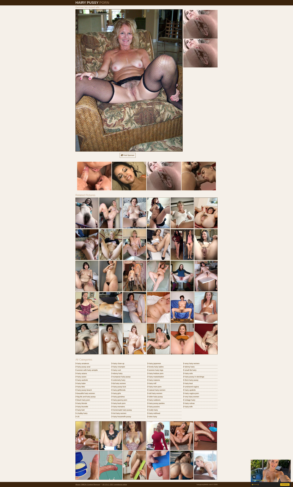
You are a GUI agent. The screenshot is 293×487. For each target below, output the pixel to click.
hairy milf (152, 383)
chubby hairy (82, 413)
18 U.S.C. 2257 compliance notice (114, 484)
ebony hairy (117, 373)
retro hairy (152, 417)
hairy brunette (82, 407)
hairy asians (82, 373)
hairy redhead (154, 413)
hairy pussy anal (83, 367)
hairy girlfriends (119, 390)
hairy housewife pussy (122, 417)
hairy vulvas (189, 403)
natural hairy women (156, 390)
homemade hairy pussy (122, 410)
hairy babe (81, 383)
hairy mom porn (154, 387)
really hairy (153, 410)
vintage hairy (189, 400)
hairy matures (154, 380)
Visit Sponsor (128, 155)
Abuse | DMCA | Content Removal (87, 484)
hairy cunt (117, 370)
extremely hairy (119, 380)
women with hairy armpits (87, 370)
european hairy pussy (121, 377)
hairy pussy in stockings (194, 377)
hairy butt (80, 410)
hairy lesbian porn (155, 373)
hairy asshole (82, 380)
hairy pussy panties (156, 403)
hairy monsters (119, 407)
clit (78, 417)
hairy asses (81, 377)
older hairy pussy (155, 397)
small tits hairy (190, 370)
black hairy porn (83, 400)
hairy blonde (82, 403)
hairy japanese (154, 363)
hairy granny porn (120, 400)
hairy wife (188, 407)
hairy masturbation (156, 377)
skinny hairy (189, 367)
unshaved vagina (191, 387)
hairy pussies (154, 407)
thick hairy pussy (191, 380)
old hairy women (155, 393)
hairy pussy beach (84, 390)
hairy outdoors (154, 400)
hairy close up (118, 363)
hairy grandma (119, 397)
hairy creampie (119, 367)
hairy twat (188, 383)
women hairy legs (155, 370)
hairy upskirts (190, 390)
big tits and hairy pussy (86, 397)
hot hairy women (119, 413)
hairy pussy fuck (119, 387)
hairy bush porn (119, 403)
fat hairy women (119, 383)
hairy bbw (81, 387)
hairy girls (117, 393)
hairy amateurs (83, 363)
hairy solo (188, 373)
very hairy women (191, 397)
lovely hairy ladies (156, 367)
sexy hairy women (191, 363)
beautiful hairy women (86, 393)
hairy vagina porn (191, 393)
